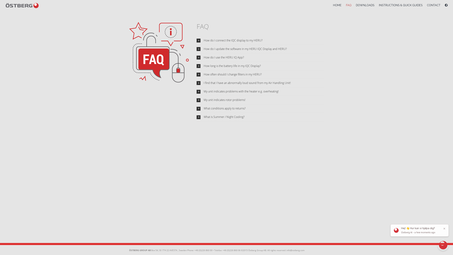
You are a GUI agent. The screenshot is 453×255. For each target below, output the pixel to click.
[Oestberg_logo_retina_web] (22, 3)
